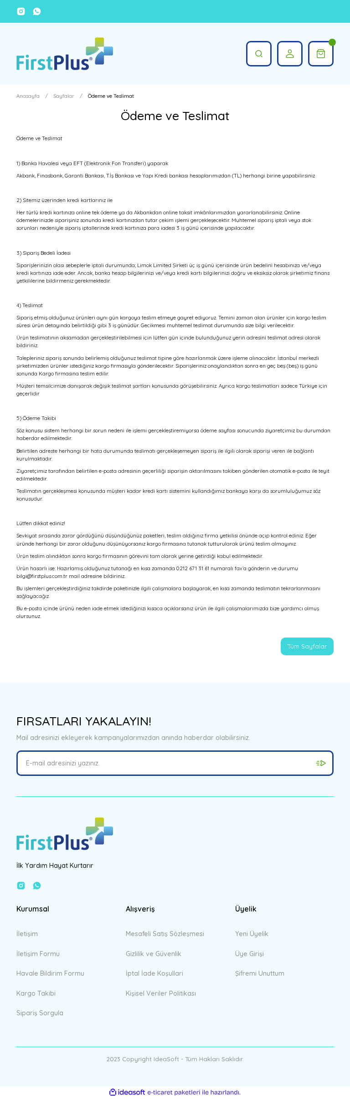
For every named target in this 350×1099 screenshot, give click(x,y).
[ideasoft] (127, 1093)
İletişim (27, 934)
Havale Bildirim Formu (50, 973)
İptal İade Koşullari (154, 973)
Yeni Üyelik (251, 934)
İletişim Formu (38, 954)
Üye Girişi (249, 954)
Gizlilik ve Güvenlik (153, 954)
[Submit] (321, 763)
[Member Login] (290, 53)
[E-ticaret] (174, 1092)
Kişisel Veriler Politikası (161, 993)
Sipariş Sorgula (39, 1013)
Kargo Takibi (36, 993)
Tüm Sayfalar (307, 646)
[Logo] (64, 53)
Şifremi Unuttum (259, 973)
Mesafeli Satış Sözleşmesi (165, 934)
